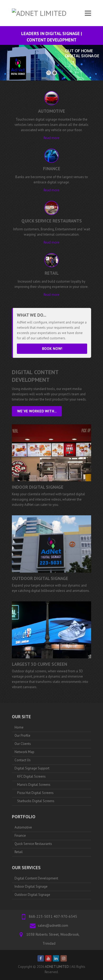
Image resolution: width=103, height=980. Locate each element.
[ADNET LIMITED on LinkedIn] (56, 958)
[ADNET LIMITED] (39, 13)
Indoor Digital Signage (37, 487)
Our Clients (23, 743)
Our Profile (22, 735)
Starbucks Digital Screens (35, 801)
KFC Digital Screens (31, 776)
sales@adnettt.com (53, 925)
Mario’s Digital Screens (33, 784)
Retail (19, 852)
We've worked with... (37, 411)
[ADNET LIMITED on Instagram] (63, 958)
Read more (51, 138)
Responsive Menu (88, 13)
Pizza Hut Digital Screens (35, 793)
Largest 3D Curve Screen (39, 664)
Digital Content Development (36, 878)
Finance (20, 835)
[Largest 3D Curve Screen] (51, 629)
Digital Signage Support (32, 768)
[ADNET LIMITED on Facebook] (41, 958)
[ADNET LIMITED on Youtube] (48, 958)
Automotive (23, 827)
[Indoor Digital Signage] (51, 452)
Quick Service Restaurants (33, 843)
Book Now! (52, 348)
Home (19, 727)
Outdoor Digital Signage (40, 578)
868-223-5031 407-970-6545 (53, 916)
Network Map (24, 752)
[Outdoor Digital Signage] (51, 543)
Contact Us (23, 760)
